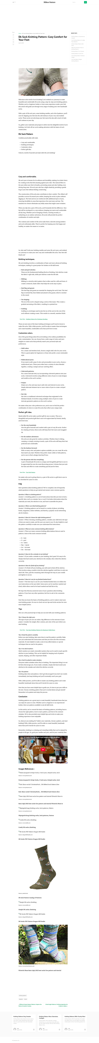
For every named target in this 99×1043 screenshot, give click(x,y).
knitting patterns (22, 995)
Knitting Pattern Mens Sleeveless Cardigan (48, 1017)
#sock (25, 999)
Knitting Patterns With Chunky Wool (75, 1016)
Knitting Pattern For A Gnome (77, 51)
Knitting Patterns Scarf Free (77, 53)
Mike (18, 1028)
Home (20, 33)
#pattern (21, 999)
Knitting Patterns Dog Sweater (22, 1016)
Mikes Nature (49, 2)
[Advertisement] (49, 22)
